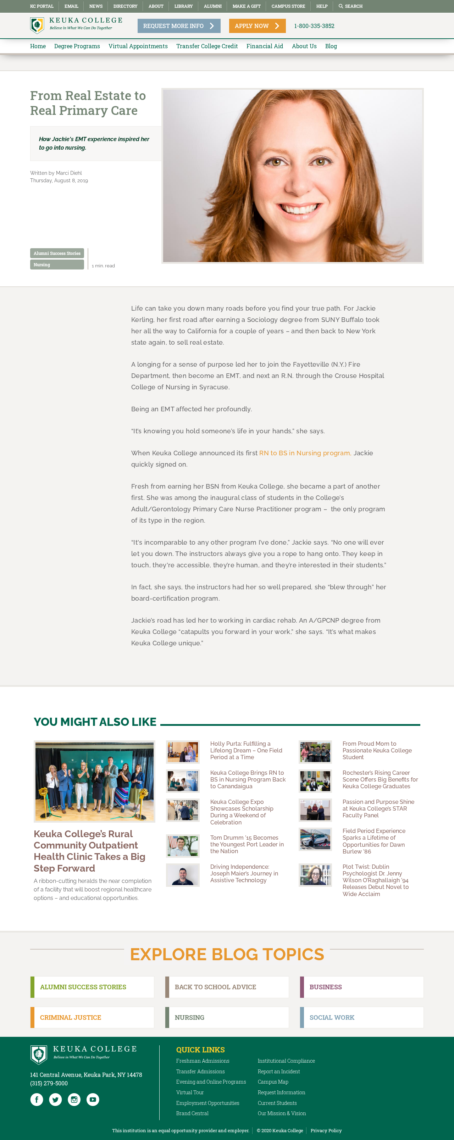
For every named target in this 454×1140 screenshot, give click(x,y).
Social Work (332, 1017)
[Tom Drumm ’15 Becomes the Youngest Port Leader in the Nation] (182, 846)
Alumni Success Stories (57, 253)
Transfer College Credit (207, 46)
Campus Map (273, 1081)
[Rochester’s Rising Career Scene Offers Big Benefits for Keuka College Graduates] (315, 781)
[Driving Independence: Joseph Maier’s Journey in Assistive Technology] (182, 875)
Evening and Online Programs (211, 1081)
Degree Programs (77, 46)
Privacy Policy (326, 1130)
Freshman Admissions (202, 1060)
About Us (304, 46)
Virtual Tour (190, 1092)
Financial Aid (265, 46)
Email (71, 6)
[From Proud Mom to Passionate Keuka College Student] (315, 752)
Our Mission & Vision (282, 1113)
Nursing (42, 264)
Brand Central (192, 1113)
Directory (126, 6)
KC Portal (42, 6)
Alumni (213, 6)
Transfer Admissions (200, 1071)
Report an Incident (279, 1071)
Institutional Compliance (286, 1060)
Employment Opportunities (207, 1103)
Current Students (277, 1103)
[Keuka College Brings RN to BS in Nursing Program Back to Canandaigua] (182, 781)
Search (353, 6)
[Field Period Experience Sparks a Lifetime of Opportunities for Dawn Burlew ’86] (315, 839)
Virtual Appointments (138, 46)
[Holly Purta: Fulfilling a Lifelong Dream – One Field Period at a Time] (182, 752)
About (156, 6)
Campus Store (288, 6)
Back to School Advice (215, 987)
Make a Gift (247, 6)
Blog (331, 46)
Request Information (281, 1092)
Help (322, 6)
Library (184, 6)
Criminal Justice (70, 1017)
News (96, 6)
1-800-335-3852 (314, 25)
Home (38, 46)
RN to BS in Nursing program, (305, 453)
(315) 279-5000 (49, 1083)
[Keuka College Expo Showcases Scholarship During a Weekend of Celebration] (182, 810)
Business (326, 987)
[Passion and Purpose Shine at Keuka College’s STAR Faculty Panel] (315, 810)
